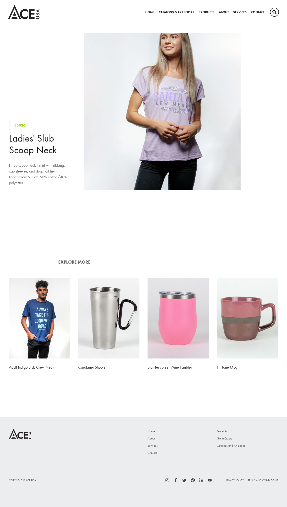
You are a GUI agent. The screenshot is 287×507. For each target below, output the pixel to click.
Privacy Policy (235, 480)
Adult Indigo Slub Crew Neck (31, 367)
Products (206, 12)
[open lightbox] (162, 111)
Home (149, 12)
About (224, 12)
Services (153, 446)
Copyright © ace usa (22, 480)
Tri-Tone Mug (227, 367)
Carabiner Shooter (92, 367)
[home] (23, 12)
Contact (257, 12)
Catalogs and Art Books (231, 446)
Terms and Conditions (263, 480)
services (240, 12)
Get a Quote (224, 438)
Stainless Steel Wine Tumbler (170, 367)
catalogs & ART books (176, 12)
